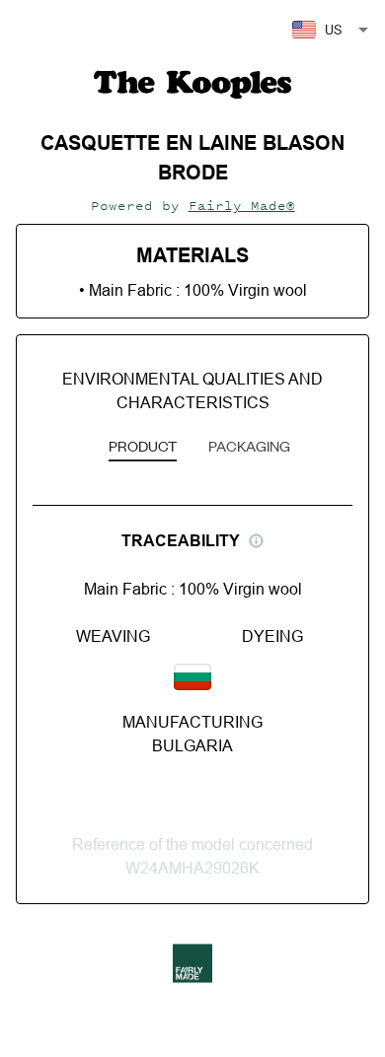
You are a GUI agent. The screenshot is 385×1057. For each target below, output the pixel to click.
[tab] (142, 447)
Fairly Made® (242, 205)
